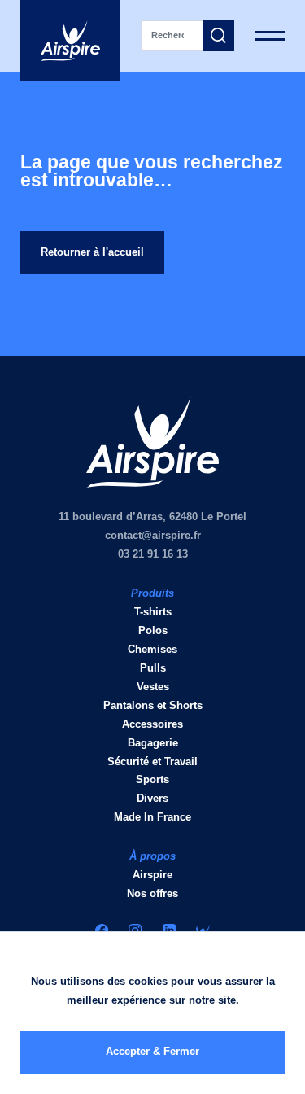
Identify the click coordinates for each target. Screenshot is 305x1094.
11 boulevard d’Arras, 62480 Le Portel (152, 516)
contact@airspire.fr (153, 535)
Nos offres (152, 893)
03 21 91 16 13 (153, 554)
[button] (218, 35)
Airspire (152, 875)
